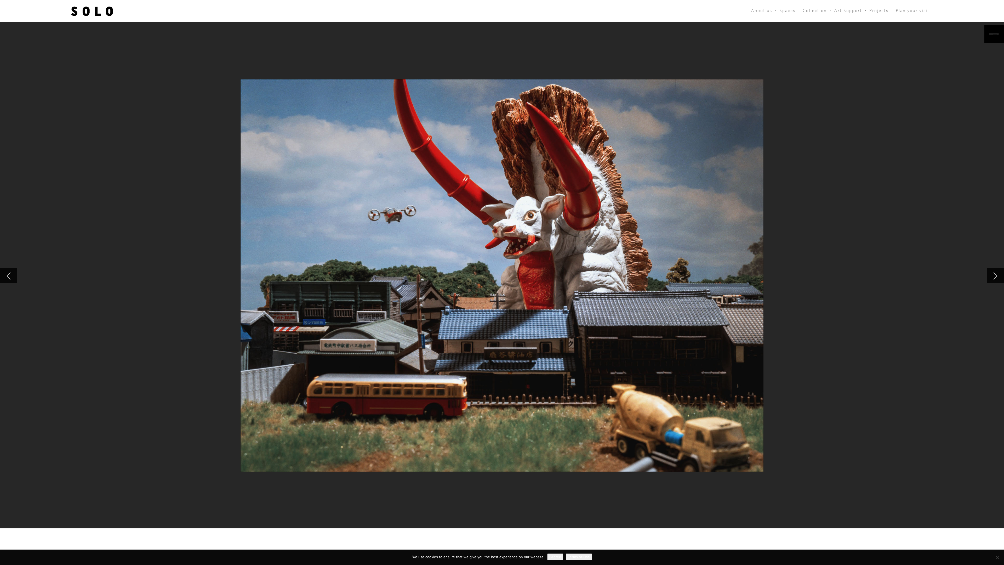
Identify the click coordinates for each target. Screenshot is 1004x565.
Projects (878, 10)
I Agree (555, 557)
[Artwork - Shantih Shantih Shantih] (995, 275)
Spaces (787, 10)
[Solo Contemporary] (92, 11)
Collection (815, 10)
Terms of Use (579, 557)
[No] (997, 557)
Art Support (848, 10)
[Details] (994, 34)
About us (761, 10)
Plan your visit (912, 10)
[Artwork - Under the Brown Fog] (8, 275)
